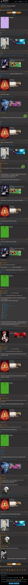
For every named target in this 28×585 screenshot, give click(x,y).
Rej (10, 38)
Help (20, 577)
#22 (26, 50)
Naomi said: (3, 163)
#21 (26, 30)
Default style (4, 575)
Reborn (11, 59)
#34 (26, 373)
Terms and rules (9, 577)
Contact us (3, 577)
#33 (26, 344)
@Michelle (10, 267)
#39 (26, 511)
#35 (26, 395)
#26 (26, 140)
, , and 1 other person (13, 34)
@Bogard (5, 309)
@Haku (4, 311)
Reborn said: (3, 291)
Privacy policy (15, 577)
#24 (26, 92)
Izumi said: (3, 262)
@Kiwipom (5, 308)
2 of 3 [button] (14, 12)
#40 (26, 532)
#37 (26, 447)
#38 (26, 475)
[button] (1, 1)
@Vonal (5, 312)
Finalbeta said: (4, 398)
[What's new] (24, 1)
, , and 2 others (11, 328)
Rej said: (3, 478)
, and (10, 181)
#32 (26, 288)
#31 (26, 260)
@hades (7, 73)
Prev (10, 12)
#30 (26, 239)
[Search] (26, 1)
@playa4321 (6, 304)
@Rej (4, 316)
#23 (26, 71)
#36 (26, 422)
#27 (26, 160)
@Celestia (5, 315)
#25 (26, 112)
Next (18, 12)
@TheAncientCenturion (8, 305)
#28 (26, 198)
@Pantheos (3, 73)
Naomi (11, 100)
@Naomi (5, 318)
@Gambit (5, 314)
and (8, 96)
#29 (26, 218)
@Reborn (5, 303)
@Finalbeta (5, 307)
